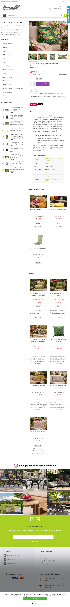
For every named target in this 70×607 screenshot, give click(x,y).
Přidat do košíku (43, 84)
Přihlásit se (35, 541)
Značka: (34, 67)
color (46, 173)
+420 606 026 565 (11, 563)
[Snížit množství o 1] (34, 84)
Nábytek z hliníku (7, 77)
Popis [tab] (30, 111)
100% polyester (49, 176)
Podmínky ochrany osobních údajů (46, 561)
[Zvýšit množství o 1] (34, 83)
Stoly (4, 51)
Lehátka (5, 59)
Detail (38, 223)
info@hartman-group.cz (13, 555)
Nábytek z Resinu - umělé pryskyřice (13, 88)
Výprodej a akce (7, 44)
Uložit (34, 104)
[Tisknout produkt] (31, 89)
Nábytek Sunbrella (8, 70)
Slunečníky (6, 66)
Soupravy (5, 47)
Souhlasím (36, 598)
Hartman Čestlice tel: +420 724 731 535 (12, 26)
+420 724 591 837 (11, 559)
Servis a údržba (7, 96)
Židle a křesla (6, 55)
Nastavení (35, 604)
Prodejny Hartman (42, 555)
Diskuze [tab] (36, 111)
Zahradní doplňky (7, 92)
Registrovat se (5, 1)
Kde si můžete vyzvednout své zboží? (47, 558)
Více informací (51, 596)
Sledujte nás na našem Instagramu (37, 465)
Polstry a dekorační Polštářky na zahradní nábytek (54, 159)
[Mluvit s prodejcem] (36, 89)
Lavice (4, 62)
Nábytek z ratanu (7, 81)
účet (17, 1)
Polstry (5, 73)
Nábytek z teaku (7, 85)
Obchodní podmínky (43, 564)
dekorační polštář (50, 179)
